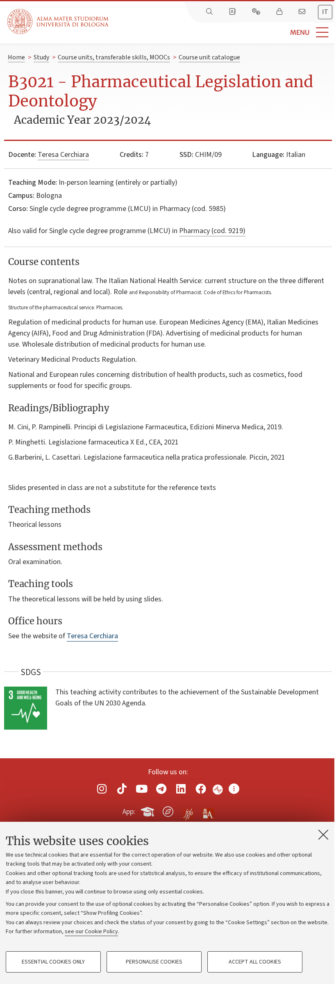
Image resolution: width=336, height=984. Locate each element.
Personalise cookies (154, 962)
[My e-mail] (302, 11)
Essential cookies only (53, 962)
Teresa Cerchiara (63, 155)
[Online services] (257, 11)
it (325, 11)
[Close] (323, 834)
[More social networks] (234, 789)
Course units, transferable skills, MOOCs (114, 57)
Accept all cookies (255, 962)
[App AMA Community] (207, 811)
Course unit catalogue (209, 57)
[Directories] (233, 11)
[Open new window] (102, 789)
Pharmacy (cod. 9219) (212, 231)
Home (16, 57)
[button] (222, 32)
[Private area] (280, 11)
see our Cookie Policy (91, 931)
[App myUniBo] (148, 810)
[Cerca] (210, 11)
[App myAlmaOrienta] (168, 810)
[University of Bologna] (58, 21)
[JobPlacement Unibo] (188, 810)
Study (41, 57)
